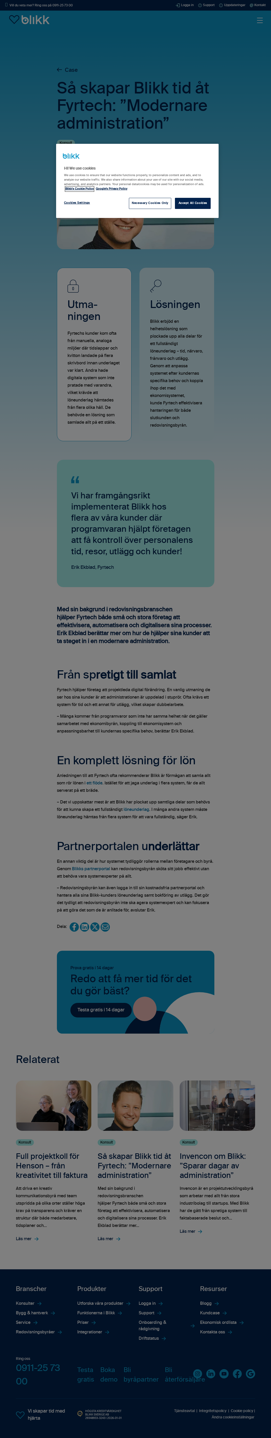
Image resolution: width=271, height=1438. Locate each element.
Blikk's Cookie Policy (79, 188)
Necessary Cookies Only (150, 203)
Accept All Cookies (193, 203)
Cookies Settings (77, 202)
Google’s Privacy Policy (111, 188)
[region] (137, 181)
